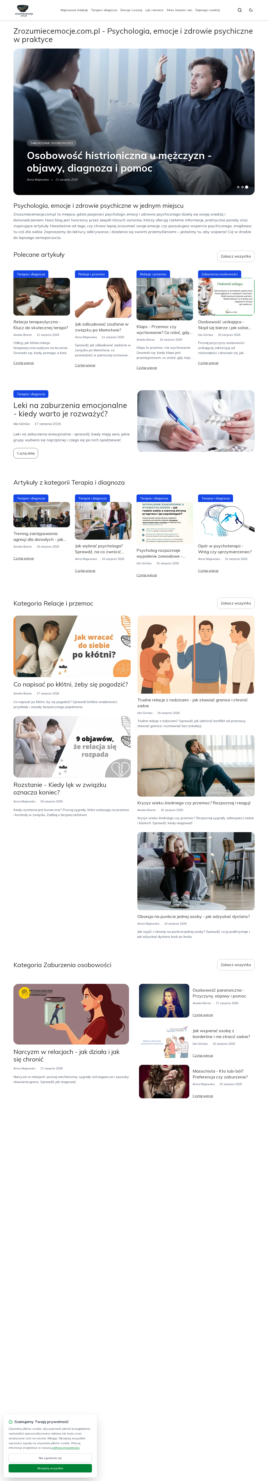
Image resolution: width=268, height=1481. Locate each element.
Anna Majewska (38, 179)
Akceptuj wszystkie (50, 1468)
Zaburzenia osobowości (51, 143)
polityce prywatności (66, 1448)
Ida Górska (205, 335)
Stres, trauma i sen (179, 10)
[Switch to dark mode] (251, 10)
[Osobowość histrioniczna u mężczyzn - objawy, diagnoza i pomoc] (134, 122)
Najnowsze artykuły (74, 10)
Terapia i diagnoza (104, 10)
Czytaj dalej (26, 453)
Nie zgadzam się (50, 1458)
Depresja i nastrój (208, 10)
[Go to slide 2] (242, 187)
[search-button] (239, 10)
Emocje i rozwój (131, 10)
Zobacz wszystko (236, 256)
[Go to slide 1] (238, 187)
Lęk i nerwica (154, 10)
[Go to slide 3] (246, 187)
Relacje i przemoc (91, 274)
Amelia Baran (22, 335)
